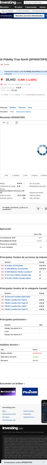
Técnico (22, 107)
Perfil (12, 112)
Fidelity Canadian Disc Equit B (16, 300)
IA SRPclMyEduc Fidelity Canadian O (18, 272)
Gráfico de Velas (3, 122)
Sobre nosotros (28, 411)
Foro (30, 107)
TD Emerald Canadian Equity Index (17, 297)
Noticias (43, 7)
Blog (4, 411)
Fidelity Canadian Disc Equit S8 (16, 303)
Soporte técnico (28, 417)
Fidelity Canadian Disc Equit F (16, 306)
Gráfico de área (7, 122)
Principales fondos (39, 11)
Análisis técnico (9, 344)
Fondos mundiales (23, 11)
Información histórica (23, 112)
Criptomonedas (31, 7)
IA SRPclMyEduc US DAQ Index (16, 269)
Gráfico (13, 107)
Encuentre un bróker (11, 383)
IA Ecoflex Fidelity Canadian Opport (18, 278)
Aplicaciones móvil (9, 414)
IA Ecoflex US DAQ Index (14, 266)
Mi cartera (18, 7)
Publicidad (27, 414)
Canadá (17, 94)
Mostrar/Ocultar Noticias (16, 122)
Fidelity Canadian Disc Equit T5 (16, 309)
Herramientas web (9, 420)
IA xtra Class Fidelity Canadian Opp (18, 275)
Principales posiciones (12, 319)
